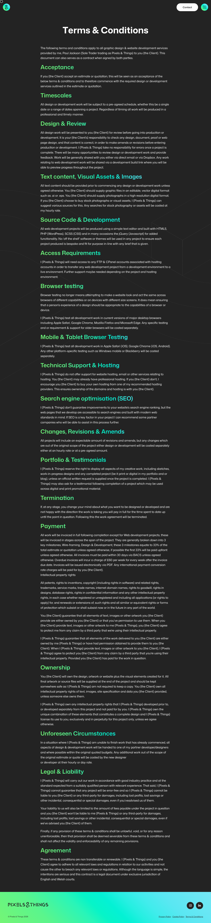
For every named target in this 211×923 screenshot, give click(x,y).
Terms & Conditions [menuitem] (194, 916)
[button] (204, 7)
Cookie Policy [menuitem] (178, 916)
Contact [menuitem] (187, 7)
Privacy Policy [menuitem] (165, 916)
